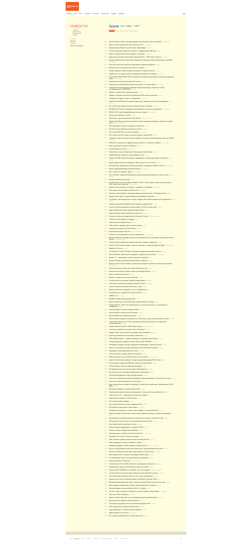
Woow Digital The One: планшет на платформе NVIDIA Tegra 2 (129, 454)
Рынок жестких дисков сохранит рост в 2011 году (124, 381)
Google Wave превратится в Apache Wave (122, 228)
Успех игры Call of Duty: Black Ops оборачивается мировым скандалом (132, 64)
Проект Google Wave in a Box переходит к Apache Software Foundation (131, 302)
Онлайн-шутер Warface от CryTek (119, 115)
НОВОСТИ (79, 26)
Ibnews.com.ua (148, 433)
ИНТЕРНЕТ (95, 13)
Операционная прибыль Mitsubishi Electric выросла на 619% (128, 467)
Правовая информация (105, 538)
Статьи (117, 31)
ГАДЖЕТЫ (114, 13)
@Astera (154, 271)
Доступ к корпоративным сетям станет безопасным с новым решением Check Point (136, 448)
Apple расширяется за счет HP (119, 512)
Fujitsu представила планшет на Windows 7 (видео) (125, 442)
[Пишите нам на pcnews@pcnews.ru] (181, 538)
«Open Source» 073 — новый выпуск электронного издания (128, 395)
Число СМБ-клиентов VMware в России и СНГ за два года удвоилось (131, 476)
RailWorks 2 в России (115, 248)
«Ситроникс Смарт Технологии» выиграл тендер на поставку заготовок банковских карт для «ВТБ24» (141, 138)
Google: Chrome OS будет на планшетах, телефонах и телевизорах (131, 187)
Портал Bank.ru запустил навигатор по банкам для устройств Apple (130, 152)
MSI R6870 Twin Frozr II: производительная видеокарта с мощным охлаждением (135, 109)
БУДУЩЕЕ (121, 13)
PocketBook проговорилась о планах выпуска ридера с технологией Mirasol (133, 410)
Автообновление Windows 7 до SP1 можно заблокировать (127, 48)
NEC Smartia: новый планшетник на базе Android (125, 118)
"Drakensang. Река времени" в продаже (121, 219)
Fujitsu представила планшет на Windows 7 (123, 146)
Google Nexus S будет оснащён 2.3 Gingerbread (124, 98)
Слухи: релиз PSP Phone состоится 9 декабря (124, 132)
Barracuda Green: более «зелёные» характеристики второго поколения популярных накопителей (140, 263)
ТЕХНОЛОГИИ (105, 13)
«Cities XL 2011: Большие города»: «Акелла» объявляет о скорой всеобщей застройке (137, 245)
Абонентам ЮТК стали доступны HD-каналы (123, 312)
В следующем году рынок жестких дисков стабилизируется (128, 369)
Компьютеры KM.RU (147, 118)
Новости (111, 31)
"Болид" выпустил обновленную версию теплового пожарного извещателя (133, 242)
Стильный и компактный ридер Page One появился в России (128, 216)
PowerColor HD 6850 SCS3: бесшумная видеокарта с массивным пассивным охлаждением (138, 101)
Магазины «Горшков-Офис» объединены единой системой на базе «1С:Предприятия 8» (137, 193)
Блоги (121, 31)
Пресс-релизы (133, 31)
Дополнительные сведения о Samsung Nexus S (124, 500)
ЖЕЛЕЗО (69, 13)
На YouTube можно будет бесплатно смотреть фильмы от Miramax (130, 106)
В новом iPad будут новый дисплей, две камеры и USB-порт (128, 260)
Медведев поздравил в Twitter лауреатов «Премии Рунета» (128, 445)
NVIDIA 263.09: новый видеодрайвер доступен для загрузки (128, 112)
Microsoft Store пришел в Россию (119, 231)
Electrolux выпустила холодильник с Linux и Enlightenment (127, 289)
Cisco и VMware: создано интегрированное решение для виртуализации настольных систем (139, 175)
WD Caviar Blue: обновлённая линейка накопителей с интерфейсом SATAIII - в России (137, 165)
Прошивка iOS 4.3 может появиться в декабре (124, 436)
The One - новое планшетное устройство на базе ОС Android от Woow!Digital (134, 491)
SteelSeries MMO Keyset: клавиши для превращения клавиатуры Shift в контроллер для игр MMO (140, 60)
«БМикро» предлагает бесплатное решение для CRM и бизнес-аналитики (133, 95)
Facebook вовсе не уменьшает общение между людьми (127, 280)
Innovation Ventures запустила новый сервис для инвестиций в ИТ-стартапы (133, 473)
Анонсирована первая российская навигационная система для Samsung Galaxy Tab (136, 392)
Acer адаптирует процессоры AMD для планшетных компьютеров (130, 363)
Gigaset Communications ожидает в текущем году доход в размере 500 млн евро (135, 360)
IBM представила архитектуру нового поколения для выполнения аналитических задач (137, 482)
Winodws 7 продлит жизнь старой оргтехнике (123, 92)
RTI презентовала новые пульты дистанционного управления (129, 457)
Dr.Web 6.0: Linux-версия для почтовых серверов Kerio (126, 234)
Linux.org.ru (122, 295)
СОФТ (75, 13)
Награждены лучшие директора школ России (123, 351)
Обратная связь (124, 538)
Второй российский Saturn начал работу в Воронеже (126, 335)
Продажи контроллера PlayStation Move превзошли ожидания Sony (130, 204)
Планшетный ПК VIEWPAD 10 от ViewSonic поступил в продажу (129, 470)
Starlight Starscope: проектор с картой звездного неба (126, 155)
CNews (149, 47)
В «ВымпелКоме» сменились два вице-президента (125, 366)
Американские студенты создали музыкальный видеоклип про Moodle (131, 196)
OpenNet (161, 73)
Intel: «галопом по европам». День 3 (120, 172)
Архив (114, 26)
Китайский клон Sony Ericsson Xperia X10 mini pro (125, 81)
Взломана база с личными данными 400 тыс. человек (126, 67)
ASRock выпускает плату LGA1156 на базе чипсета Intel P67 (128, 357)
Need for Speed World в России (119, 274)
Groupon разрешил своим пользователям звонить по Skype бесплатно (132, 71)
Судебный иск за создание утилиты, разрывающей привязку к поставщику (133, 74)
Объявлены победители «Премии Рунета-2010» (124, 389)
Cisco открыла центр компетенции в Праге (122, 424)
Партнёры (95, 538)
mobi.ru (144, 81)
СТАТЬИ (73, 39)
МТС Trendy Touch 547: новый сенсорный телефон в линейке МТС (130, 135)
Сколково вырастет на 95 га (118, 149)
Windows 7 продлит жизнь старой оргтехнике (123, 277)
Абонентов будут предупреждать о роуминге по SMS (126, 427)
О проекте (72, 538)
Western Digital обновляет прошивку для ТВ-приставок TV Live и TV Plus (132, 162)
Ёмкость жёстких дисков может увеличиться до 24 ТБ (126, 45)
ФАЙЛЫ (73, 43)
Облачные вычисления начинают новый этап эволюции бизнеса (130, 271)
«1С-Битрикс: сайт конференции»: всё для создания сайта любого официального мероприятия (140, 199)
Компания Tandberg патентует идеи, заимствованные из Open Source (131, 451)
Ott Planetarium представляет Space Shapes (123, 407)
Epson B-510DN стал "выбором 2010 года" (122, 315)
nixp (157, 196)
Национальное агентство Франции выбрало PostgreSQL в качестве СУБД (132, 479)
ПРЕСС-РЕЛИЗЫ (76, 46)
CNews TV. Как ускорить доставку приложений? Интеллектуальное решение (133, 347)
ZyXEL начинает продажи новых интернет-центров (125, 225)
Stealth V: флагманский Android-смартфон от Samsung (126, 54)
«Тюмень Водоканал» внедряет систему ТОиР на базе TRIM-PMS (130, 341)
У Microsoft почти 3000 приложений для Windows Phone (127, 283)
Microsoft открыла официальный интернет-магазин (125, 129)
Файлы (126, 31)
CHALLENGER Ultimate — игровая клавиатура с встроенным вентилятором (133, 338)
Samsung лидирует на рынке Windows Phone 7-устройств (127, 488)
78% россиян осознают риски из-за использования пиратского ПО (130, 421)
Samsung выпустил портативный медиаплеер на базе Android (129, 372)
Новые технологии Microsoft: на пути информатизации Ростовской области (133, 497)
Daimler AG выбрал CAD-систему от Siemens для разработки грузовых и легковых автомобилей (140, 413)
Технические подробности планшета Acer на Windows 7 (127, 329)
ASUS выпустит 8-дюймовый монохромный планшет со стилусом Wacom (132, 84)
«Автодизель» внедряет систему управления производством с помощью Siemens (135, 344)
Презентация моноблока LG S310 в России (123, 398)
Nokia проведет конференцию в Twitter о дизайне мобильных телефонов (132, 485)
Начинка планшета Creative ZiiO (119, 179)
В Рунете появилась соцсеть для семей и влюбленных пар (128, 268)
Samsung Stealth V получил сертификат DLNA (124, 309)
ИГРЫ (80, 13)
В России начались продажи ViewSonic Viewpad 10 (125, 354)
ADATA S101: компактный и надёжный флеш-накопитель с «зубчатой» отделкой (135, 143)
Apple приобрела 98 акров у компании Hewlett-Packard (126, 210)
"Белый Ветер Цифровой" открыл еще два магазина (126, 375)
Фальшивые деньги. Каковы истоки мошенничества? (126, 433)
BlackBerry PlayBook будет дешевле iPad (122, 299)
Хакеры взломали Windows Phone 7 (120, 222)
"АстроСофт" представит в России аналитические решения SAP (129, 503)
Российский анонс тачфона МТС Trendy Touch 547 (125, 292)
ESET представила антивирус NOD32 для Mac (124, 506)
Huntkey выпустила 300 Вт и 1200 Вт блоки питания (125, 326)
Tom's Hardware (166, 41)
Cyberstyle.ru (148, 44)
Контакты (116, 538)
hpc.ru (135, 222)
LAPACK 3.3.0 (113, 295)
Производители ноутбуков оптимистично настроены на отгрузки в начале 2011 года (136, 418)
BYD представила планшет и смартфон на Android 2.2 (126, 126)
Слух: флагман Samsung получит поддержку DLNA (125, 404)
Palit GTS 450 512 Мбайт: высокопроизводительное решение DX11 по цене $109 (135, 41)
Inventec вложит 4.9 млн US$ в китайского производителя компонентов (132, 464)
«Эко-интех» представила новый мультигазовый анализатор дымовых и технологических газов (139, 378)
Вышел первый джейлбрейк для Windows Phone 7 (125, 169)
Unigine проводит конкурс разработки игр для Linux (125, 213)
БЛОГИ (73, 41)
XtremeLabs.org (153, 357)
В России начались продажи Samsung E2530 (123, 430)
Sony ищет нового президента (118, 494)
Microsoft (142, 350)
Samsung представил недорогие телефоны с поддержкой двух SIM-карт (132, 51)
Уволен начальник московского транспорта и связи (125, 286)
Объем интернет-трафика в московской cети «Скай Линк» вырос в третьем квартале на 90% (139, 318)
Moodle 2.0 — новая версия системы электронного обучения (128, 257)
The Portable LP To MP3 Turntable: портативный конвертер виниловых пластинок (135, 251)
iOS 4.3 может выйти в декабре (119, 401)
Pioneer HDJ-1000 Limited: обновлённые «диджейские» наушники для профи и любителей (138, 158)
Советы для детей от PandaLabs (119, 461)
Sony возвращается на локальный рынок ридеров (125, 509)
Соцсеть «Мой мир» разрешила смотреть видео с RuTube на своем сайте (133, 207)
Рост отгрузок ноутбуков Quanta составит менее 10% (126, 516)
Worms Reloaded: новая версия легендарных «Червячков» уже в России (132, 254)
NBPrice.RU (159, 463)
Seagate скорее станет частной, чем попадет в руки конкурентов (130, 332)
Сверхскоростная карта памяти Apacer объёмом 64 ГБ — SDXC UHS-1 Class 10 (135, 57)
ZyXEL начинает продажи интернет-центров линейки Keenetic (129, 439)
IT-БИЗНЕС (87, 13)
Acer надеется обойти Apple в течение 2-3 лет (124, 190)
